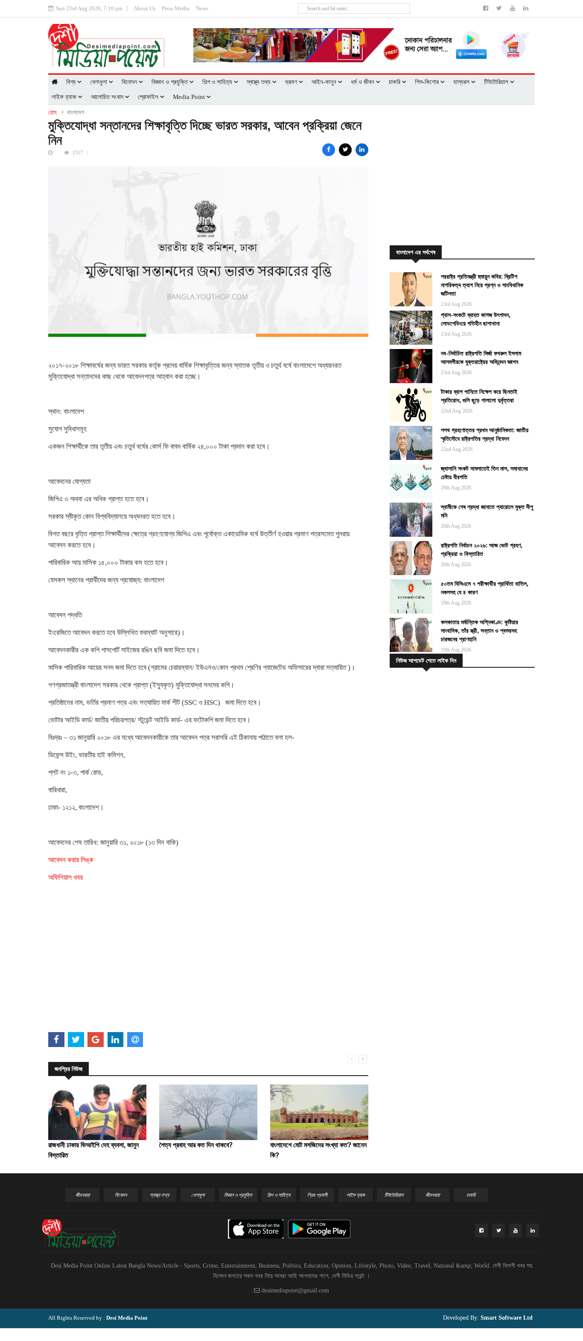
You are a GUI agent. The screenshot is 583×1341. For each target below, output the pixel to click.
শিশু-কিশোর (427, 82)
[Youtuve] (513, 8)
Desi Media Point (126, 1318)
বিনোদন (130, 82)
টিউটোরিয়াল (497, 82)
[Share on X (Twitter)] (345, 149)
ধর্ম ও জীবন (363, 82)
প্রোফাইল (149, 96)
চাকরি (395, 82)
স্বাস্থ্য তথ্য (259, 82)
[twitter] (500, 8)
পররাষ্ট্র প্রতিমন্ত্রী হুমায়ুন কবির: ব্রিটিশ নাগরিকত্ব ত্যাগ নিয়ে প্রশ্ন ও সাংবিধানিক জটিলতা (482, 285)
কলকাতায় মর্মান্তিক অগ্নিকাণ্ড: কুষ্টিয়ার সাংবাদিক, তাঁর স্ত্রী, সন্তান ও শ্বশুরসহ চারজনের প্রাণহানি (479, 631)
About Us (144, 8)
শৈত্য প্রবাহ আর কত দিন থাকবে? (196, 1145)
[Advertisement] (208, 969)
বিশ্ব (71, 82)
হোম (52, 112)
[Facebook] (486, 8)
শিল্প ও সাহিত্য (218, 82)
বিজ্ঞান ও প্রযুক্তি (170, 82)
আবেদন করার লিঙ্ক (70, 860)
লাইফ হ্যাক (65, 96)
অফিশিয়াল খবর (65, 877)
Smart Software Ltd (506, 1318)
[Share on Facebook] (328, 149)
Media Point (190, 96)
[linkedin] (525, 8)
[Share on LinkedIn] (362, 149)
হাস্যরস (462, 82)
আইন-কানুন (325, 82)
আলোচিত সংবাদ (108, 96)
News (202, 8)
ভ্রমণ (292, 82)
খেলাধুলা (99, 82)
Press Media (175, 8)
